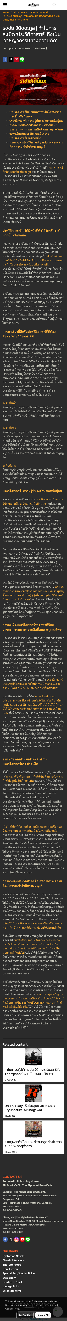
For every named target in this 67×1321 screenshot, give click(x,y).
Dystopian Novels (13, 1256)
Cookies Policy (12, 1308)
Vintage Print (11, 1286)
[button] (53, 5)
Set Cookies (25, 1315)
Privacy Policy (46, 1304)
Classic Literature (13, 1260)
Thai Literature (12, 1264)
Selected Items (12, 1291)
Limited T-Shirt (12, 1282)
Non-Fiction (10, 1269)
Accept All (43, 1315)
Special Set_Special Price (19, 1273)
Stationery (9, 1278)
